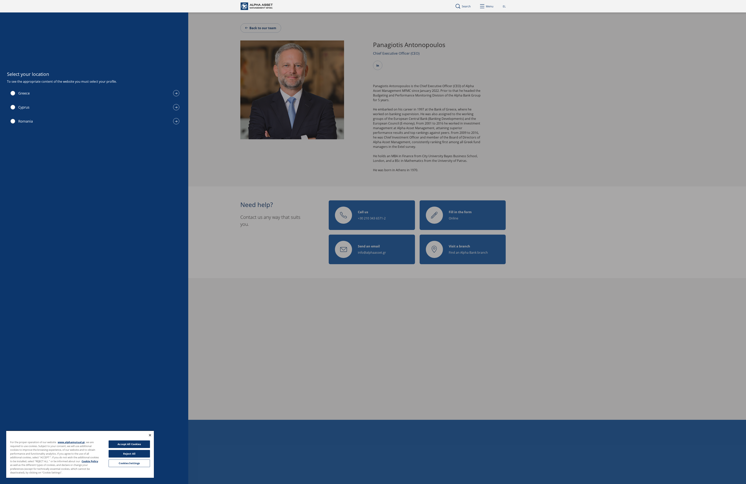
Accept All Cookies (129, 444)
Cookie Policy (90, 461)
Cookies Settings (129, 463)
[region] (80, 454)
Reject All (129, 453)
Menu (489, 6)
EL (504, 6)
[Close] (150, 435)
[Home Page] (260, 6)
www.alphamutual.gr (71, 442)
